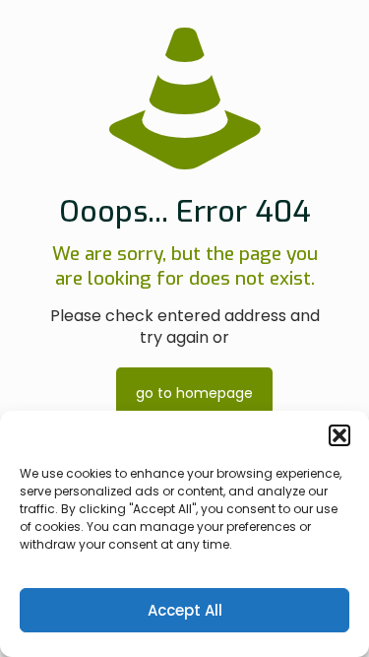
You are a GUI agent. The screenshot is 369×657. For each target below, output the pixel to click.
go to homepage (194, 393)
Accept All (185, 610)
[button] (339, 435)
